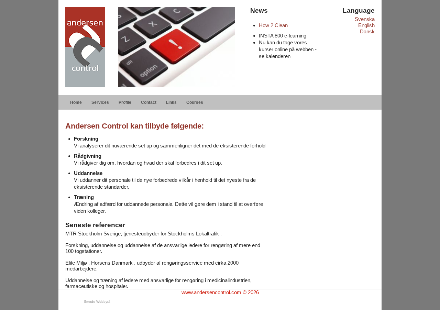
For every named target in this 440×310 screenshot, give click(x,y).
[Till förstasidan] (85, 47)
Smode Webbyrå (97, 301)
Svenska (365, 19)
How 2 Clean (273, 25)
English (366, 25)
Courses (194, 102)
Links (171, 102)
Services (100, 102)
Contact (148, 102)
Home (76, 102)
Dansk (367, 31)
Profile (125, 102)
